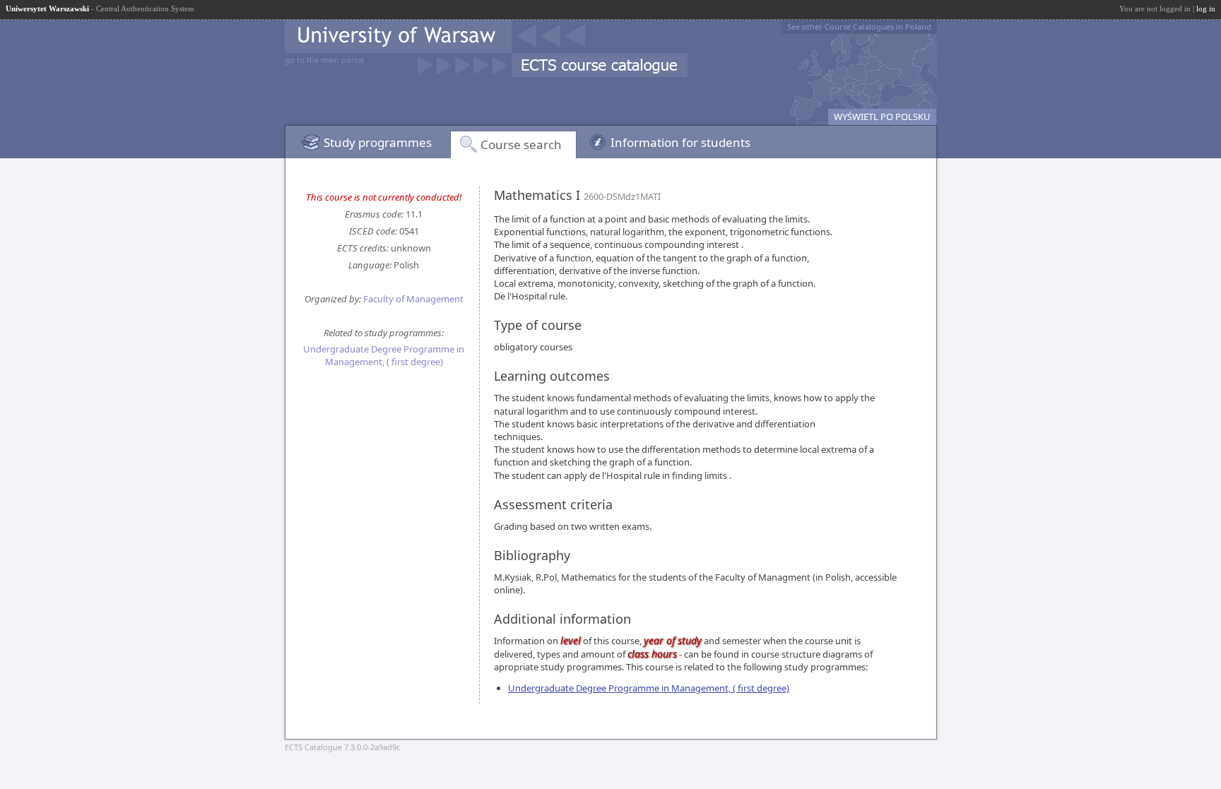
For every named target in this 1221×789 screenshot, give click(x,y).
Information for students (680, 142)
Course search (521, 144)
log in (1205, 8)
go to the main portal (324, 59)
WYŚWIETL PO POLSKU (882, 116)
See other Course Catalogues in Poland (859, 26)
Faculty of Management (413, 298)
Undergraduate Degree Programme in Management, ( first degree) (383, 355)
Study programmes (378, 142)
